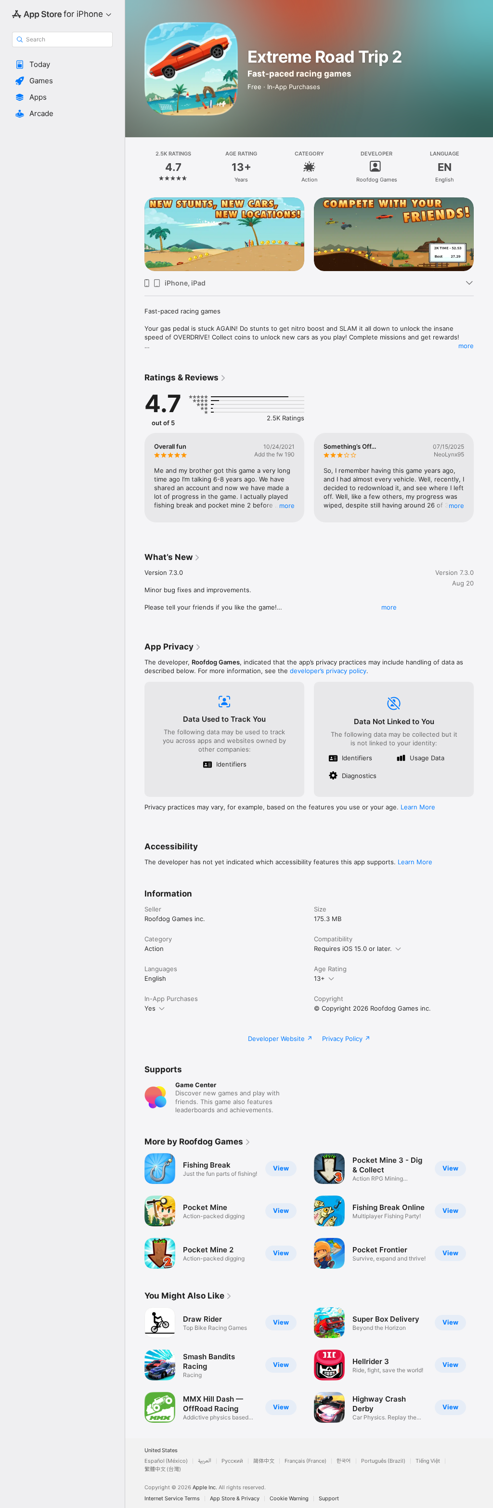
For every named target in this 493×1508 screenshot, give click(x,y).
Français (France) (305, 1461)
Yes (150, 1008)
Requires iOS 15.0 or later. (353, 948)
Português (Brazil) (383, 1461)
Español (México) (166, 1461)
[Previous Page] (135, 166)
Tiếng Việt (427, 1461)
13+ (319, 978)
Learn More (418, 807)
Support (329, 1498)
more (466, 346)
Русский (232, 1461)
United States (161, 1450)
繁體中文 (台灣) (162, 1469)
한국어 (344, 1461)
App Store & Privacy (234, 1498)
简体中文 (263, 1461)
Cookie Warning (289, 1498)
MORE (287, 505)
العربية (204, 1461)
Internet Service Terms (172, 1498)
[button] (62, 64)
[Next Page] (483, 166)
